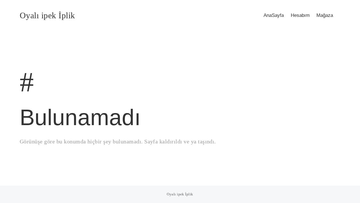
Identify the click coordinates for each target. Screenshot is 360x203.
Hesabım (300, 15)
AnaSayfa (274, 15)
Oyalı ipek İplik (47, 15)
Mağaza (324, 15)
